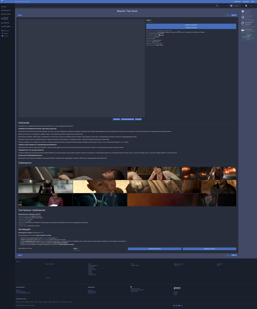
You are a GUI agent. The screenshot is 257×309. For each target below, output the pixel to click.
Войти (252, 1)
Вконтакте (175, 291)
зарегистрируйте (44, 239)
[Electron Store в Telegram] (181, 306)
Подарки (48, 277)
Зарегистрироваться (21, 291)
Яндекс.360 (176, 265)
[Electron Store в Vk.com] (174, 306)
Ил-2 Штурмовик (92, 269)
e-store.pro (26, 305)
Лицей (218, 265)
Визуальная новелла (93, 265)
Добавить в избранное (191, 25)
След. (233, 15)
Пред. (228, 15)
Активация (138, 119)
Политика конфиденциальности (23, 292)
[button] (81, 68)
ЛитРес (90, 272)
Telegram (175, 293)
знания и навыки (135, 265)
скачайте (45, 238)
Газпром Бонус (91, 266)
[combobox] (113, 5)
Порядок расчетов (92, 291)
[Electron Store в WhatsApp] (176, 306)
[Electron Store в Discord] (179, 306)
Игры (170, 30)
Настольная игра (92, 274)
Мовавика (90, 273)
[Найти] (217, 6)
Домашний (90, 268)
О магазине (246, 1)
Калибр (90, 270)
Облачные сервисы (178, 263)
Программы (219, 263)
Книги (132, 263)
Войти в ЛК (18, 290)
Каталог (18, 261)
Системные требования (127, 119)
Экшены (20, 1)
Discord (175, 294)
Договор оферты (91, 292)
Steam (166, 30)
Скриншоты (116, 119)
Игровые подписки (50, 263)
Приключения (161, 30)
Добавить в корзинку (191, 27)
